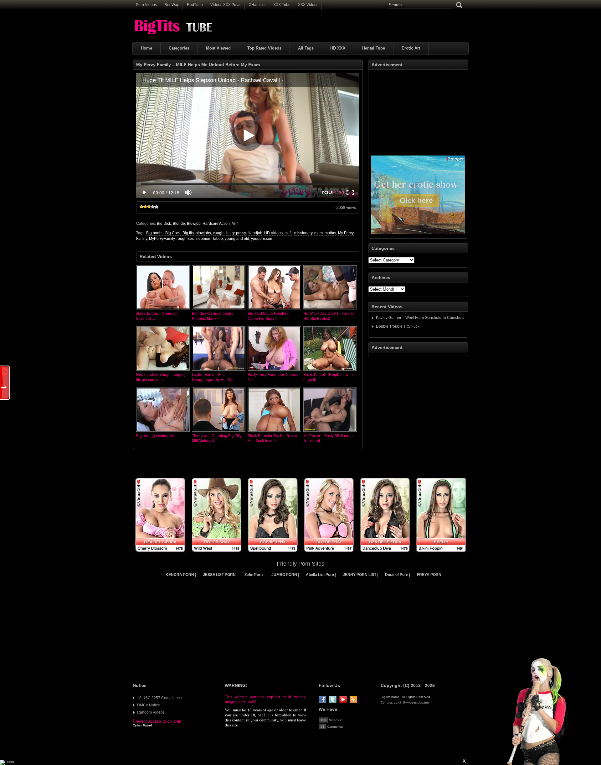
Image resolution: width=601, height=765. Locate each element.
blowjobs (203, 233)
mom (318, 233)
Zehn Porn (253, 574)
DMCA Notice (148, 705)
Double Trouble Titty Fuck (397, 326)
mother (330, 233)
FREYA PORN (429, 574)
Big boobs (154, 233)
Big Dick (164, 223)
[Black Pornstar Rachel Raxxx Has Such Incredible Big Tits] (274, 432)
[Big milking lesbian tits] (163, 432)
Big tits (188, 233)
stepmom (203, 238)
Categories (179, 48)
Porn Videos (146, 5)
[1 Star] (141, 206)
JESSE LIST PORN (219, 574)
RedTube (195, 5)
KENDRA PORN (180, 574)
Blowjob (194, 223)
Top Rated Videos (264, 48)
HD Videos (273, 233)
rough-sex (185, 238)
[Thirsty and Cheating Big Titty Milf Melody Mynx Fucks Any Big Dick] (218, 432)
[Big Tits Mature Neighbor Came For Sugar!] (274, 310)
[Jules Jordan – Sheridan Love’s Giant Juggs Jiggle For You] (163, 310)
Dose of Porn (396, 574)
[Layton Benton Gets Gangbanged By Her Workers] (218, 371)
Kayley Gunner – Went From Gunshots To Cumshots (420, 317)
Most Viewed (218, 48)
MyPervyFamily (162, 238)
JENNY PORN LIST (359, 574)
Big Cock (173, 233)
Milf (235, 223)
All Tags (306, 48)
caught (218, 233)
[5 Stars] (156, 206)
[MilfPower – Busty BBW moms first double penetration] (330, 432)
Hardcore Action (216, 223)
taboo (218, 238)
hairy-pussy (236, 233)
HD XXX (338, 48)
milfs (288, 233)
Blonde (179, 223)
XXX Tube (281, 5)
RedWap (171, 5)
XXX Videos (308, 5)
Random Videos (151, 712)
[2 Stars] (145, 206)
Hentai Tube (373, 48)
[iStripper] (300, 555)
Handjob (255, 233)
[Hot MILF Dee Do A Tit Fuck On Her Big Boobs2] (330, 310)
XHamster (257, 5)
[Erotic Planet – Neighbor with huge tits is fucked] (330, 371)
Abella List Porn (320, 574)
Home (146, 48)
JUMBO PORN (284, 574)
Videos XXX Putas (225, 5)
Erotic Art (411, 48)
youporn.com (262, 238)
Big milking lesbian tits (155, 436)
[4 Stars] (153, 206)
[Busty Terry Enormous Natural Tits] (274, 371)
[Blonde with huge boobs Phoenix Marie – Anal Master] (218, 310)
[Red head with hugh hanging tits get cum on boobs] (163, 371)
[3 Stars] (149, 206)
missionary (303, 233)
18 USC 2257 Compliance (159, 698)
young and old (237, 238)
